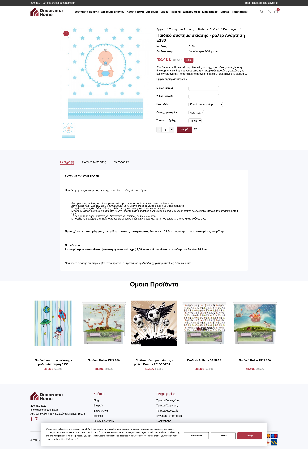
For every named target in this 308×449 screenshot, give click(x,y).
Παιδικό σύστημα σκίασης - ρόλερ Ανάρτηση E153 (53, 362)
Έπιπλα (225, 11)
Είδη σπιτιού (210, 11)
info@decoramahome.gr (61, 3)
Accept (249, 436)
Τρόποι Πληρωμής (167, 405)
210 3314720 (38, 3)
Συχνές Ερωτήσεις (104, 421)
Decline (223, 436)
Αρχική (160, 29)
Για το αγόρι (230, 29)
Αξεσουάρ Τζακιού (157, 11)
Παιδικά (214, 29)
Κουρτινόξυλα (135, 11)
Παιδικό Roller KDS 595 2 (204, 360)
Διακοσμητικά (191, 11)
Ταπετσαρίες (240, 11)
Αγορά (184, 129)
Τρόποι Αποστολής (167, 410)
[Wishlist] (196, 129)
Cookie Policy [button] (139, 436)
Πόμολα (176, 11)
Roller (201, 29)
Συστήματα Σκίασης (87, 11)
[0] (276, 12)
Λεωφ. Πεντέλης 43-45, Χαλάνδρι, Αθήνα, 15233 (57, 413)
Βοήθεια (98, 415)
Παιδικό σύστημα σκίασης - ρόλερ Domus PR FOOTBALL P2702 (154, 362)
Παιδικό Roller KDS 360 (104, 360)
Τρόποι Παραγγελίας (168, 400)
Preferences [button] (71, 439)
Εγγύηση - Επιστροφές (169, 415)
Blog (248, 3)
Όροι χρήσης (163, 421)
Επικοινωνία (270, 3)
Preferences (196, 436)
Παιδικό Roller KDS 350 (255, 360)
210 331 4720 (38, 405)
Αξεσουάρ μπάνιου (112, 11)
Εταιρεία (257, 3)
